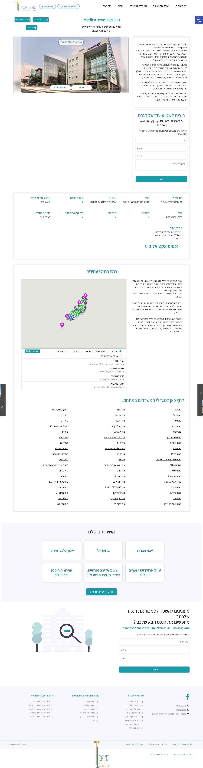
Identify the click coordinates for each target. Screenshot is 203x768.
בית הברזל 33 (62, 487)
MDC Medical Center (115, 448)
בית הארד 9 (120, 476)
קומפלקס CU (175, 465)
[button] (199, 20)
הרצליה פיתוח (135, 705)
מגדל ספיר (91, 701)
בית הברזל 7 (62, 470)
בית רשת (177, 420)
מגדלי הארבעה (89, 705)
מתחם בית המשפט (133, 724)
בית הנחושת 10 (61, 448)
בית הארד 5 (176, 487)
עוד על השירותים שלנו (101, 592)
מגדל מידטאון (89, 709)
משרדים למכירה (161, 6)
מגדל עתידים (119, 492)
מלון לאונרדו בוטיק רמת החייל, (55, 465)
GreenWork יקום (133, 712)
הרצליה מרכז (135, 701)
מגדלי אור (64, 442)
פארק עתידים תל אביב (58, 481)
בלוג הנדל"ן (90, 720)
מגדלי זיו (121, 453)
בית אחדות (63, 459)
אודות (121, 6)
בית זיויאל (177, 415)
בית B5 (122, 459)
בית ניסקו (177, 448)
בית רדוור (121, 409)
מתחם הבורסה (134, 728)
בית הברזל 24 (62, 492)
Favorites (48, 6)
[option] (70, 65)
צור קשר (107, 6)
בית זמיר (177, 409)
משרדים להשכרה (138, 6)
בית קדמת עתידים (60, 409)
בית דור (65, 431)
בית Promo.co (174, 476)
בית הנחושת (63, 498)
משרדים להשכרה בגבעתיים (39, 705)
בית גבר (64, 415)
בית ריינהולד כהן (174, 437)
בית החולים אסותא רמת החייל (168, 459)
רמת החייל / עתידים (91, 26)
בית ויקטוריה (176, 470)
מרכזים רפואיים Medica (114, 437)
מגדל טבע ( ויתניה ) (59, 453)
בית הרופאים (119, 503)
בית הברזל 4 (176, 453)
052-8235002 (173, 121)
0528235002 (181, 705)
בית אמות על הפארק (172, 503)
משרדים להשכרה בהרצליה (39, 709)
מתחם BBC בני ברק (132, 720)
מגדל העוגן (63, 437)
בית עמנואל (120, 415)
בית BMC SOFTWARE (115, 487)
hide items (32, 351)
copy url (30, 27)
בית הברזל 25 (119, 481)
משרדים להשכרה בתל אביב (39, 716)
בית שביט (177, 431)
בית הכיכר (63, 476)
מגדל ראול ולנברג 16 (59, 426)
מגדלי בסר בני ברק (87, 716)
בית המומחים (175, 442)
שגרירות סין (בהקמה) (172, 481)
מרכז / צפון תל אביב (132, 716)
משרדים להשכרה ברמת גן (40, 712)
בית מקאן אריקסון (117, 498)
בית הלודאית (62, 503)
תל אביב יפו (106, 26)
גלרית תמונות (60, 87)
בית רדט (64, 420)
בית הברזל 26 (175, 492)
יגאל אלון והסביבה (133, 709)
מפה (81, 87)
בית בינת (121, 442)
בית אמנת (177, 498)
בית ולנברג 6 (119, 431)
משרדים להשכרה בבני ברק (39, 701)
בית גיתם (121, 470)
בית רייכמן (120, 420)
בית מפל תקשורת (117, 426)
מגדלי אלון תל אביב (87, 712)
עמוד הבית (181, 6)
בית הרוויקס (176, 426)
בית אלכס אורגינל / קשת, (114, 465)
